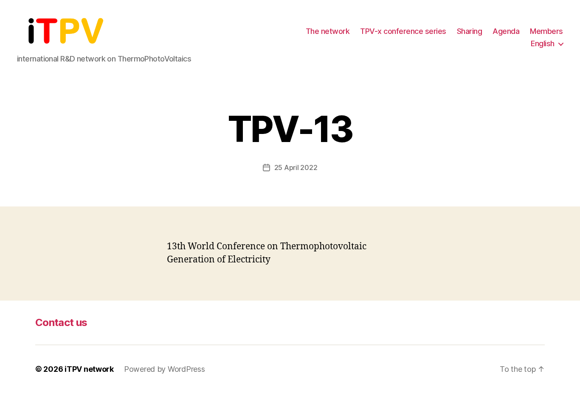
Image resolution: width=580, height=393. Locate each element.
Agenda (506, 31)
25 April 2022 (296, 167)
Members (546, 31)
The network (328, 31)
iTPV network (89, 369)
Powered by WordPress (164, 369)
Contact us (61, 322)
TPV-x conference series (403, 31)
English (543, 43)
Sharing (469, 31)
